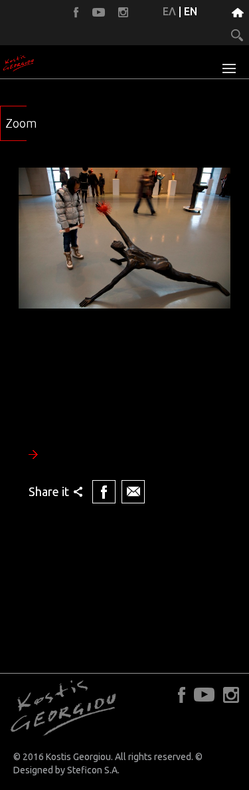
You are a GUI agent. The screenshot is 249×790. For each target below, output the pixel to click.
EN (190, 11)
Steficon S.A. (93, 770)
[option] (124, 337)
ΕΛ (169, 11)
